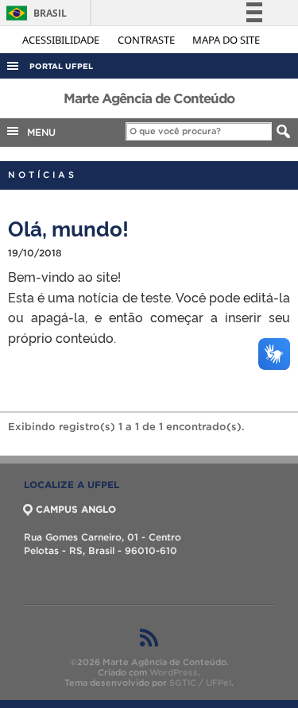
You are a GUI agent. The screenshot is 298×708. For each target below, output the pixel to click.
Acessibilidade (62, 40)
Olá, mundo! (68, 227)
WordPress (173, 672)
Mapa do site (226, 40)
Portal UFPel (61, 66)
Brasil (33, 13)
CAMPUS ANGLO (76, 509)
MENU (38, 132)
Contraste (147, 40)
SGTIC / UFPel (200, 682)
